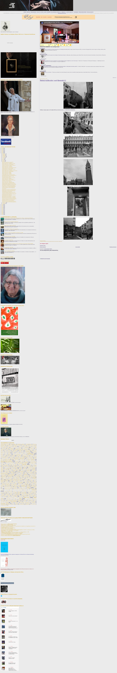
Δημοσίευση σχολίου (42, 245)
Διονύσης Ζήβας (11, 458)
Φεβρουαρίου (4, 202)
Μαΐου (3, 159)
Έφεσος (20, 464)
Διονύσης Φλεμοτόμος (15, 459)
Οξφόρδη (35, 483)
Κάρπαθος (33, 469)
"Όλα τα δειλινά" (20, 532)
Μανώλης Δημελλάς (11, 475)
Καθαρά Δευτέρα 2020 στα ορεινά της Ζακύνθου (8, 200)
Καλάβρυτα (20, 468)
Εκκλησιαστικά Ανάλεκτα (6, 461)
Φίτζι (27, 501)
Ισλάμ (9, 467)
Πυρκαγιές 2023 (33, 491)
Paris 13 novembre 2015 (33, 504)
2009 (2, 212)
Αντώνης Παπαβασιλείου (28, 450)
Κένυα (21, 470)
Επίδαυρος (20, 462)
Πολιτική (27, 488)
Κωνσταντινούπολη (4, 473)
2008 (2, 213)
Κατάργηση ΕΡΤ (9, 470)
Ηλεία (10, 465)
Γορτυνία (20, 456)
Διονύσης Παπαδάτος (30, 458)
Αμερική (2, 450)
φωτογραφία (33, 502)
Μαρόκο (25, 475)
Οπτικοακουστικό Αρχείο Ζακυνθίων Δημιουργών (9, 484)
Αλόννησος (31, 449)
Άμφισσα (12, 450)
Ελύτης (2, 462)
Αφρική (30, 452)
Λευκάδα (25, 473)
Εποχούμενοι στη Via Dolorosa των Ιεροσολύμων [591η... (9, 189)
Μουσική (25, 479)
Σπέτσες (9, 495)
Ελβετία (26, 461)
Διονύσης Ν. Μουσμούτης (19, 458)
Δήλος (1, 457)
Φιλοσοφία (20, 501)
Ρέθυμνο (6, 492)
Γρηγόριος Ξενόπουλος (29, 456)
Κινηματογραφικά (21, 471)
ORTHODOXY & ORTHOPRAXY (46, 65)
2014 (2, 208)
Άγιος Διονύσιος (6, 447)
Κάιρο (16, 468)
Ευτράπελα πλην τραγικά (13, 464)
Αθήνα (36, 447)
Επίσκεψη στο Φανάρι (34, 462)
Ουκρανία (26, 484)
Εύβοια (2, 464)
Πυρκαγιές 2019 (24, 491)
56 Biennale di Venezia (4, 445)
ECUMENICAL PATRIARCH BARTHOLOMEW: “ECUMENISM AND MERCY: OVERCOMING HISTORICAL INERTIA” (61, 66)
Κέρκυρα (28, 470)
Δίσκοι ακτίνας (22, 459)
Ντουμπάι (30, 482)
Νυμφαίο (3, 483)
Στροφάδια (4, 496)
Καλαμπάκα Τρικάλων (29, 468)
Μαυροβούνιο (4, 476)
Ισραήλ (15, 467)
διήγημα (7, 458)
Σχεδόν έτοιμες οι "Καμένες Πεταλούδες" (10, 225)
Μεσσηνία (33, 477)
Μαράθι (16, 475)
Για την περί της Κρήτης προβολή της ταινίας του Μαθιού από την (10, 534)
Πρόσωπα (34, 489)
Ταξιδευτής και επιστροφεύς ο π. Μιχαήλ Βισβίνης (13, 497)
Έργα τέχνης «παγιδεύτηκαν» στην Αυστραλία (7, 162)
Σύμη (12, 496)
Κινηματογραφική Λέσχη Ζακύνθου (25, 534)
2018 (2, 205)
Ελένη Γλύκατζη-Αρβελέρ (32, 461)
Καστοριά (2, 470)
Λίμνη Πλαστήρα (3, 474)
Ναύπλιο (10, 481)
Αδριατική (51, 241)
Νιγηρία (2, 482)
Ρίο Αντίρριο (15, 492)
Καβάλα (5, 468)
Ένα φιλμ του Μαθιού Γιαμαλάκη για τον (10, 535)
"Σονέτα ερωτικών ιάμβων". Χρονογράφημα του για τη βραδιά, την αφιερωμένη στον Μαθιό (18, 529)
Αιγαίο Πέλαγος (10, 448)
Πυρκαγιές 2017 (15, 491)
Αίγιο (16, 448)
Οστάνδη (19, 484)
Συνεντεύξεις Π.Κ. (27, 496)
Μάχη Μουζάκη (9, 476)
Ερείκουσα (7, 463)
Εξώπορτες (16, 462)
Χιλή (22, 503)
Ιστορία (20, 467)
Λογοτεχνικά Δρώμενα (10, 474)
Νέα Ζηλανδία (14, 481)
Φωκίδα (12, 502)
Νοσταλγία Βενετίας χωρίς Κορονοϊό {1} (53, 80)
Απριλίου (3, 160)
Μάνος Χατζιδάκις (4, 475)
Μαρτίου (3, 161)
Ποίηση (28, 487)
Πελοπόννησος (14, 487)
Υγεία (22, 500)
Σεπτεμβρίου (4, 156)
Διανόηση (31, 457)
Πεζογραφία (28, 486)
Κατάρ (5, 470)
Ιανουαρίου (3, 203)
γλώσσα (16, 456)
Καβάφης (8, 468)
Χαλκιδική (16, 503)
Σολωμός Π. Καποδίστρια (25, 494)
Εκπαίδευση (17, 461)
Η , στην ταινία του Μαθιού (9, 532)
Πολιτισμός (32, 488)
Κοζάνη (36, 471)
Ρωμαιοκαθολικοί (33, 492)
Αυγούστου (3, 157)
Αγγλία (25, 445)
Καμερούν (24, 469)
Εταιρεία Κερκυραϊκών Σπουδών (21, 463)
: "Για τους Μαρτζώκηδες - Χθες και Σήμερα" (9, 530)
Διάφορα (35, 457)
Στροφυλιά (9, 496)
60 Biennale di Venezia (16, 445)
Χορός (32, 503)
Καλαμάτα (24, 468)
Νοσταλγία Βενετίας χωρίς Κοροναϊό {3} (7, 191)
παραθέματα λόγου (44, 54)
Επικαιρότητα (26, 462)
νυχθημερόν (43, 48)
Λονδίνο (18, 474)
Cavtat (13, 504)
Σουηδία (34, 494)
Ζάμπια (31, 464)
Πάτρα (19, 486)
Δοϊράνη (26, 459)
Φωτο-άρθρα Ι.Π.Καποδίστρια (24, 502)
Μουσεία (2, 479)
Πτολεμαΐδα (5, 491)
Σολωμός (17, 494)
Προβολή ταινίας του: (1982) (6, 531)
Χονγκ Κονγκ (28, 503)
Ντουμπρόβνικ (34, 482)
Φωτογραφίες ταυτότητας (5, 503)
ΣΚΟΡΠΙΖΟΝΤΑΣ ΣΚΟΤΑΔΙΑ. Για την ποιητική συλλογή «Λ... (9, 175)
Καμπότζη (27, 469)
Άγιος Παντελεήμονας (13, 447)
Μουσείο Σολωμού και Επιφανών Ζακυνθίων (14, 479)
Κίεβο (2, 471)
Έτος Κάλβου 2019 (32, 463)
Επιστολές (3, 463)
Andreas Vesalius (9, 504)
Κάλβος (34, 468)
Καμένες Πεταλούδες (18, 469)
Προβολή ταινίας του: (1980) (8, 525)
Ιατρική (10, 466)
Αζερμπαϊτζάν (32, 447)
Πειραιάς (32, 486)
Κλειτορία (33, 471)
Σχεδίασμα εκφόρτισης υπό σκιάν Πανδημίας (7, 168)
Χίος (24, 503)
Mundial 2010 (27, 504)
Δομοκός (29, 459)
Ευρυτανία (6, 464)
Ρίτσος (19, 492)
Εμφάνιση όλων (114, 77)
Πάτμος (15, 486)
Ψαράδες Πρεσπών (3, 504)
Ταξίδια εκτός (60, 241)
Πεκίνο (36, 486)
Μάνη (36, 474)
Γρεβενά (23, 456)
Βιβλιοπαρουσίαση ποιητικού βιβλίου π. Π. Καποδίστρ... (9, 196)
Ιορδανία (2, 467)
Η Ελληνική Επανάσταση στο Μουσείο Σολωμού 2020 (8, 192)
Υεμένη (28, 500)
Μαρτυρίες (27, 475)
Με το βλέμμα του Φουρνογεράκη (24, 476)
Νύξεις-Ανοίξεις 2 (7, 483)
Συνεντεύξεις (21, 496)
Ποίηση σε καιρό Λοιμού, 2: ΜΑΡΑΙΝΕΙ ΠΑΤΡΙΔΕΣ (8, 182)
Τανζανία (4, 497)
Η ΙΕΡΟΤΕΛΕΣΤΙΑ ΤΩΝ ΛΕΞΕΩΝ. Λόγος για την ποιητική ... (9, 184)
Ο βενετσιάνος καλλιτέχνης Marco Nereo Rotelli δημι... (8, 177)
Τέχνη (20, 498)
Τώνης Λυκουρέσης (3, 500)
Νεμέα (32, 481)
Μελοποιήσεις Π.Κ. (19, 477)
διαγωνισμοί (11, 457)
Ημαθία (13, 465)
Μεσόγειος (25, 477)
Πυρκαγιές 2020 (28, 491)
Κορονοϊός (57, 241)
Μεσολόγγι (29, 477)
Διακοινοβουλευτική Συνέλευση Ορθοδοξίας (20, 457)
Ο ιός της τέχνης (4, 188)
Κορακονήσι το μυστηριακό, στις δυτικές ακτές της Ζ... (8, 199)
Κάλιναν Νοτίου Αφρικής (4, 469)
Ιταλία (55, 241)
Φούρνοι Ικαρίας (3, 502)
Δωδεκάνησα (33, 459)
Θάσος (32, 465)
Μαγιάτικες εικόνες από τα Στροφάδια (9, 236)
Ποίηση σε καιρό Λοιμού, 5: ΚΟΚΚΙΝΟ (6, 178)
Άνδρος (20, 450)
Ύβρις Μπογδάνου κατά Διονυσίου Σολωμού (13, 500)
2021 (2, 152)
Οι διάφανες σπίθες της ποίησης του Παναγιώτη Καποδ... (9, 186)
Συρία (31, 496)
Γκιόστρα (13, 456)
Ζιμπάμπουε (34, 464)
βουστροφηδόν (43, 71)
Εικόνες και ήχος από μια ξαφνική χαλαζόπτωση (11, 221)
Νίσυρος (16, 482)
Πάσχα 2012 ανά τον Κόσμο (8, 486)
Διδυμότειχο (3, 458)
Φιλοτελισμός (24, 501)
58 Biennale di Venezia (10, 445)
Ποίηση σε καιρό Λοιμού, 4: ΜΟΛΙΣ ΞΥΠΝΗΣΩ (7, 179)
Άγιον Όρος (20, 446)
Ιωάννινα (2, 468)
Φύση (7, 502)
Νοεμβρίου (3, 154)
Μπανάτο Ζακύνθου (4, 480)
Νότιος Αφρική (20, 482)
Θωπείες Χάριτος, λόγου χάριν (8, 247)
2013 (2, 209)
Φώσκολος (16, 502)
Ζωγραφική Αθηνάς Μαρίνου (4, 465)
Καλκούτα (10, 469)
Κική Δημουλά (7, 471)
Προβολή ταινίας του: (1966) (7, 524)
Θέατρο (35, 465)
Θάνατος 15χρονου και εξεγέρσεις (26, 465)
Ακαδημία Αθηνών (30, 448)
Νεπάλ (35, 481)
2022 (2, 151)
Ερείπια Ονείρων (12, 463)
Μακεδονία (25, 474)
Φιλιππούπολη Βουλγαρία (7, 501)
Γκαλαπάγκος (7, 456)
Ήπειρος (16, 465)
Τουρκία (19, 499)
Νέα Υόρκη (25, 481)
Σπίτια (16, 495)
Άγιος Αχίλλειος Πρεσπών (27, 446)
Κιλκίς (11, 471)
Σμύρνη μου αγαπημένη (48, 72)
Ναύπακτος (6, 481)
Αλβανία (7, 449)
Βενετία (53, 241)
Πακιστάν (32, 484)
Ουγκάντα (22, 484)
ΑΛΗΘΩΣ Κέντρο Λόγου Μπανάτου (21, 449)
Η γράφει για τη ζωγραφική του (8, 527)
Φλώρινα (34, 501)
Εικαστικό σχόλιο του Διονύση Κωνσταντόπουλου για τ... (9, 190)
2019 (2, 204)
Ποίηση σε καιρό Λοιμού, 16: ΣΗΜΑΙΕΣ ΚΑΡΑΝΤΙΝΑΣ (8, 163)
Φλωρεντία (30, 501)
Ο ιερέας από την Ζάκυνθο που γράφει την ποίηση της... (9, 165)
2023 (2, 150)
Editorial (17, 504)
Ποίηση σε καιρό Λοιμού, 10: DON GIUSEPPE (7, 171)
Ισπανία (12, 467)
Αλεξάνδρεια (11, 449)
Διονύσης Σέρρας (7, 459)
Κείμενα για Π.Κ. (16, 470)
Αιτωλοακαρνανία (25, 448)
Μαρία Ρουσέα (20, 475)
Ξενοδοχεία (15, 483)
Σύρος (35, 496)
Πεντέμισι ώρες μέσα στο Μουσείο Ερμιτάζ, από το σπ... (9, 183)
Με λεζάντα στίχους (16, 476)
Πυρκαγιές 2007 (10, 491)
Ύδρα (25, 500)
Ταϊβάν (1, 497)
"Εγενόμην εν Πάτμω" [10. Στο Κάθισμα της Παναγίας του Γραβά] (13, 232)
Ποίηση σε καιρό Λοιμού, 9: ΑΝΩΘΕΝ (6, 172)
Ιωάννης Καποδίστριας (32, 467)
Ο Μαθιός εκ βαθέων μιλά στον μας (7, 528)
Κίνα (14, 471)
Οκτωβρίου (3, 155)
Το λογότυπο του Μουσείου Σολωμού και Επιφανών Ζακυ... (9, 193)
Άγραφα (20, 447)
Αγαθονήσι (21, 445)
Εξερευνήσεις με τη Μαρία (9, 462)
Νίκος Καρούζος (11, 482)
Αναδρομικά (16, 450)
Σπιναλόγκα (12, 495)
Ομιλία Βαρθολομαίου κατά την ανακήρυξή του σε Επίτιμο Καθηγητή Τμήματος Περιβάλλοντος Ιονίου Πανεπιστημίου (61, 60)
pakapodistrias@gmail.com (62, 13)
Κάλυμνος (14, 469)
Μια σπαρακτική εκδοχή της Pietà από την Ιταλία (8, 176)
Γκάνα (10, 456)
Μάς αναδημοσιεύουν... (33, 475)
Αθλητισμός (4, 448)
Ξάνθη (12, 483)
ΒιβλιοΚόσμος (30, 454)
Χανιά (19, 503)
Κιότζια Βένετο (28, 471)
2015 (2, 207)
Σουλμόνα (2, 495)
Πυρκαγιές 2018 (19, 491)
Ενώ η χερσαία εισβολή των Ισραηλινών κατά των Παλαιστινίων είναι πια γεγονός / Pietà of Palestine (18, 243)
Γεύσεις (13, 455)
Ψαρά (35, 503)
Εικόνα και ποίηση (7, 460)
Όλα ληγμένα (25, 483)
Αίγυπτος (19, 448)
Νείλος (29, 481)
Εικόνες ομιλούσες (31, 460)
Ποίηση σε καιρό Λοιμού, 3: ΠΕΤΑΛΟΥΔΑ (7, 181)
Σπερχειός (5, 495)
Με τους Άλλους (32, 476)
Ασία (9, 452)
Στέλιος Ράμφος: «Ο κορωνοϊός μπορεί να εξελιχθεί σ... (8, 185)
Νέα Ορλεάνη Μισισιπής (20, 481)
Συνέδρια (15, 496)
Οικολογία (20, 483)
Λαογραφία (13, 473)
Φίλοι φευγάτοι (13, 501)
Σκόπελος (3, 494)
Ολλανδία (29, 483)
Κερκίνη (24, 470)
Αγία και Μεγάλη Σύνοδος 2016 (30, 445)
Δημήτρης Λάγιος (5, 457)
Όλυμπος (32, 483)
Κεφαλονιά (33, 470)
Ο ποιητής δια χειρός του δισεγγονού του (11, 533)
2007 (2, 214)
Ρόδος (25, 492)
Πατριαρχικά (23, 486)
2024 (2, 149)
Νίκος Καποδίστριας (6, 482)
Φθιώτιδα (31, 500)
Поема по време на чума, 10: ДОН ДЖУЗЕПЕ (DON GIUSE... (10, 170)
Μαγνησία (21, 474)
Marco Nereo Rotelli (21, 504)
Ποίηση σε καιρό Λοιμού (8, 488)
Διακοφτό (28, 457)
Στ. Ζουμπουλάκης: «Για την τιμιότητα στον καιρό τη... (8, 174)
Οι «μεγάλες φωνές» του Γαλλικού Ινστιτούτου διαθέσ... (9, 169)
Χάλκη (13, 503)
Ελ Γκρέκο (22, 461)
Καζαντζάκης (13, 468)
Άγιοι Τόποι (15, 446)
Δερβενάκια (34, 456)
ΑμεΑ (34, 449)
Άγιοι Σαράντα (9, 446)
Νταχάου (26, 482)
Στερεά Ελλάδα (24, 495)
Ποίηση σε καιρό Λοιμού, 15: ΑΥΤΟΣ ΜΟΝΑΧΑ (7, 164)
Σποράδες (20, 495)
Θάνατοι (20, 465)
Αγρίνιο (23, 447)
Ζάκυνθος (24, 464)
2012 (2, 210)
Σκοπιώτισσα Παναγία (9, 494)
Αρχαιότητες (28, 451)
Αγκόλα (17, 447)
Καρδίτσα (30, 469)
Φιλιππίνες (2, 501)
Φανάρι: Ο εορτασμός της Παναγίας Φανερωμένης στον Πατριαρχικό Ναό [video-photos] (57, 49)
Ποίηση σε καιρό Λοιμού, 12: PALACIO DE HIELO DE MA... (9, 167)
